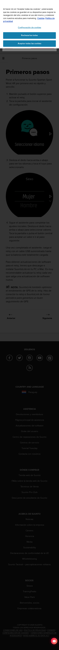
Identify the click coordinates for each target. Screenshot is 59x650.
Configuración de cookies (29, 27)
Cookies (41, 18)
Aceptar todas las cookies (29, 43)
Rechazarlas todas (29, 35)
